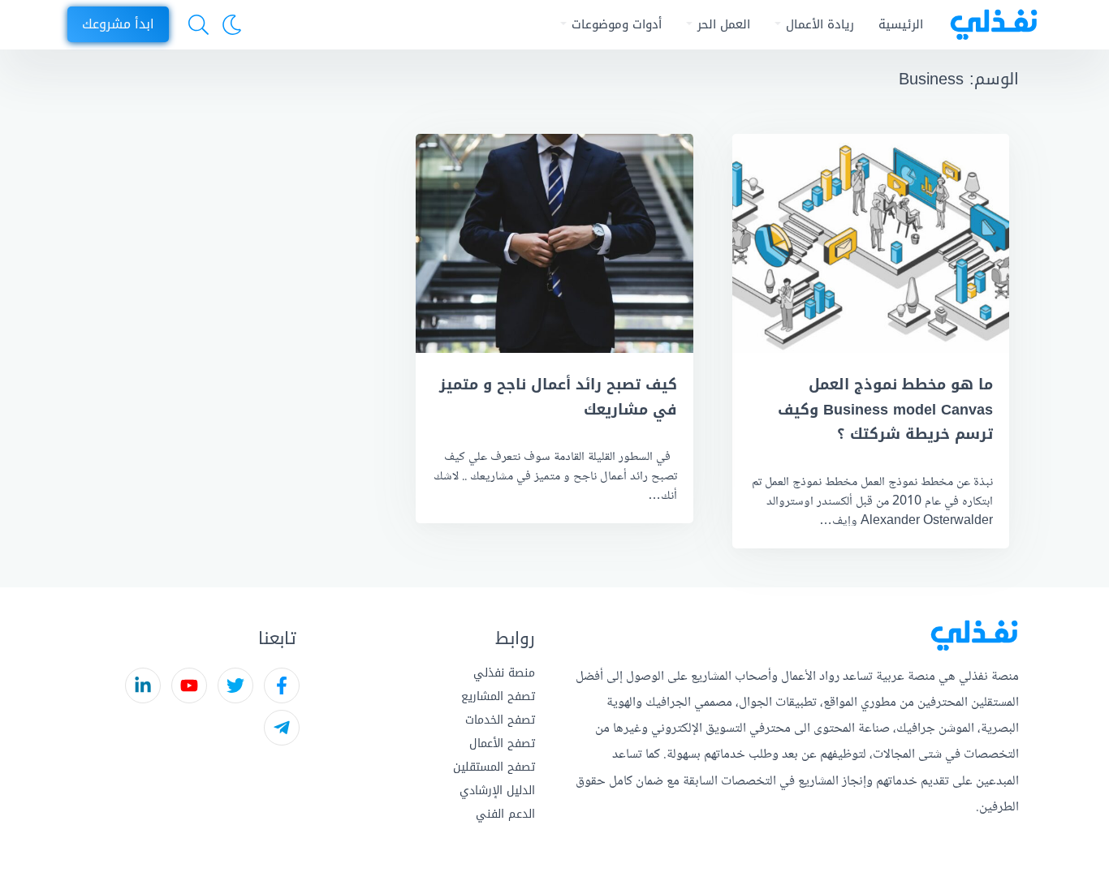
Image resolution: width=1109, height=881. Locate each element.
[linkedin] (143, 685)
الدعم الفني (505, 814)
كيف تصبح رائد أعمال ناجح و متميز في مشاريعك (558, 397)
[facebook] (282, 685)
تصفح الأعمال (502, 743)
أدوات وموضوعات (617, 24)
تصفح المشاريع (498, 696)
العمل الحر (723, 24)
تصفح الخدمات (500, 720)
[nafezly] (988, 25)
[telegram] (282, 728)
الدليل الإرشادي (497, 790)
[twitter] (235, 685)
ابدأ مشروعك (118, 24)
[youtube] (189, 685)
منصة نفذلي (504, 673)
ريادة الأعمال (820, 24)
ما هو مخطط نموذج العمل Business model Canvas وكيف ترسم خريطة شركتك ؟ (885, 409)
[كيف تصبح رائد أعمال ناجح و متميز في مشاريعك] (554, 243)
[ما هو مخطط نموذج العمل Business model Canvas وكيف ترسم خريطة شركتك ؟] (870, 243)
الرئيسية (900, 24)
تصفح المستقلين (494, 767)
